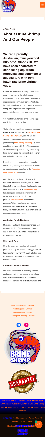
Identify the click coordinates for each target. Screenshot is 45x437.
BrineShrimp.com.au (19, 418)
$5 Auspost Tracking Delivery (22, 316)
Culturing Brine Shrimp (22, 309)
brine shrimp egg (30, 189)
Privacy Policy (34, 418)
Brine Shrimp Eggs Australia (22, 305)
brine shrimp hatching (23, 143)
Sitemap (30, 421)
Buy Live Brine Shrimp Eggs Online (16, 400)
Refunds (23, 421)
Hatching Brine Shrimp (22, 312)
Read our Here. (22, 426)
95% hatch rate (17, 200)
